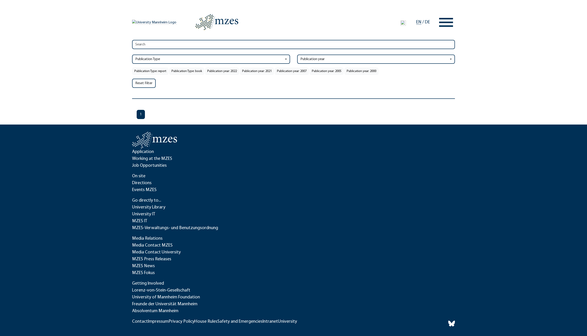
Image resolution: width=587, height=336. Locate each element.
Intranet (270, 321)
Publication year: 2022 (222, 71)
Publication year (312, 59)
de (427, 22)
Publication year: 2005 (326, 71)
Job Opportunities (149, 165)
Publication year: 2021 (257, 71)
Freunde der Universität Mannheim (164, 304)
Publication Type (147, 59)
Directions (142, 183)
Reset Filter (143, 83)
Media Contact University (156, 252)
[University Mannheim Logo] (154, 22)
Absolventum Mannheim (155, 311)
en (418, 22)
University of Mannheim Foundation (166, 297)
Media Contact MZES (152, 245)
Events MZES (144, 190)
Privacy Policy (181, 321)
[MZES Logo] (216, 22)
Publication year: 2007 (292, 71)
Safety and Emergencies (240, 321)
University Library (148, 207)
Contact (140, 321)
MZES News (143, 266)
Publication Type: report (150, 71)
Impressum (158, 321)
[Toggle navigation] (446, 22)
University (287, 321)
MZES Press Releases (151, 259)
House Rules (205, 321)
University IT (143, 214)
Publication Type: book (187, 71)
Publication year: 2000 (361, 71)
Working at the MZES (152, 158)
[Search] (403, 23)
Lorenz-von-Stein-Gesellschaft (161, 290)
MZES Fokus (143, 273)
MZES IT (139, 221)
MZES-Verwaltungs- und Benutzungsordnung (175, 228)
